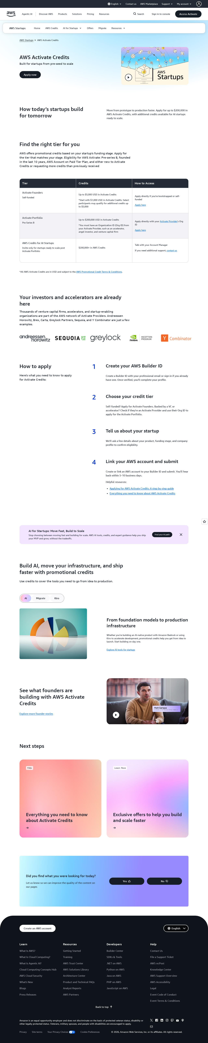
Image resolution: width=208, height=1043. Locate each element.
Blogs (23, 988)
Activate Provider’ (169, 221)
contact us (172, 250)
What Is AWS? (27, 950)
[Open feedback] (204, 522)
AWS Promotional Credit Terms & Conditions (99, 271)
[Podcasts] (182, 1021)
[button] (46, 14)
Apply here (140, 204)
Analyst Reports (72, 988)
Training (67, 957)
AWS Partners (71, 994)
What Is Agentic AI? (30, 963)
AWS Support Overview (163, 975)
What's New (26, 982)
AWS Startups (26, 40)
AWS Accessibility (160, 982)
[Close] (181, 534)
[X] (151, 1021)
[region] (104, 220)
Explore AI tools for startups (121, 649)
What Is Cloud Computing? (35, 957)
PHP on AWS (114, 982)
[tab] (25, 598)
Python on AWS (115, 969)
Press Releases (28, 994)
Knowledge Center (160, 969)
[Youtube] (177, 1021)
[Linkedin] (162, 1021)
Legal (153, 988)
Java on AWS (114, 975)
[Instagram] (167, 1021)
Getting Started (72, 950)
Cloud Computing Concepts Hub (38, 969)
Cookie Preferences (90, 1031)
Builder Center (115, 950)
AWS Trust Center (73, 963)
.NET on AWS (114, 963)
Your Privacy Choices (57, 1031)
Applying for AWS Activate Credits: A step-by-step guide (142, 488)
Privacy (23, 1031)
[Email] (151, 1027)
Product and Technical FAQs (79, 982)
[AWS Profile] (199, 4)
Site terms (37, 1031)
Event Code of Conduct (163, 994)
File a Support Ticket (162, 957)
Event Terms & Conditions (165, 1000)
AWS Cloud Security (31, 975)
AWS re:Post (157, 963)
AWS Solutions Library (76, 969)
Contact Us (156, 950)
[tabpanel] (104, 634)
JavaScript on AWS (117, 988)
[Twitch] (172, 1021)
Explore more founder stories (36, 713)
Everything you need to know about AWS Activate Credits (142, 493)
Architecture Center (74, 975)
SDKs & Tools (114, 957)
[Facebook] (156, 1021)
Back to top (102, 1007)
